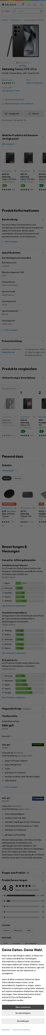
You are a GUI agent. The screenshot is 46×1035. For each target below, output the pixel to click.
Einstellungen (23, 1021)
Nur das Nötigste (23, 1013)
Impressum (6, 1030)
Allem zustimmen (23, 1007)
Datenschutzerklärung (21, 1030)
